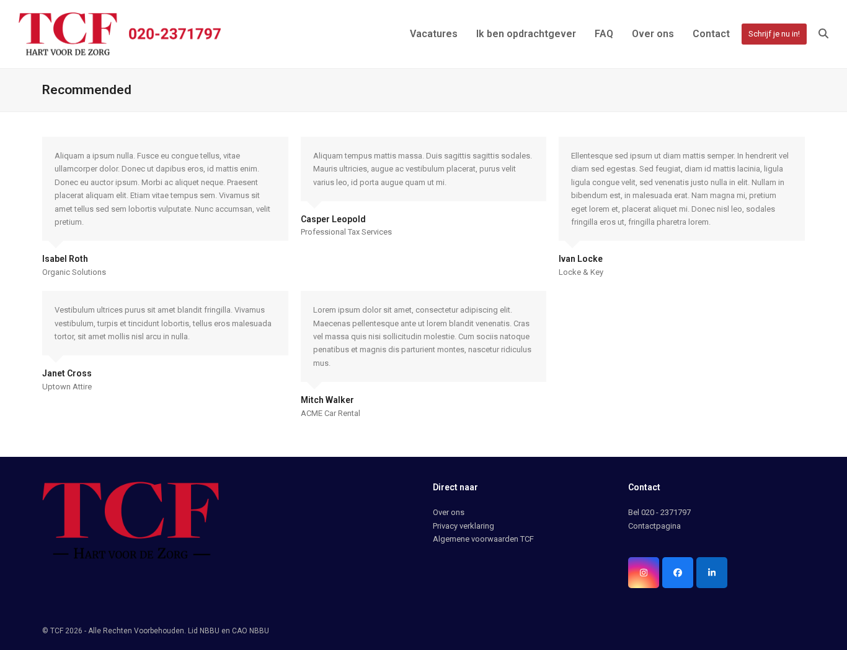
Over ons (448, 512)
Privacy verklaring (463, 526)
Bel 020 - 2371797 (659, 512)
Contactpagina (654, 526)
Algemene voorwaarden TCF (483, 539)
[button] (823, 34)
